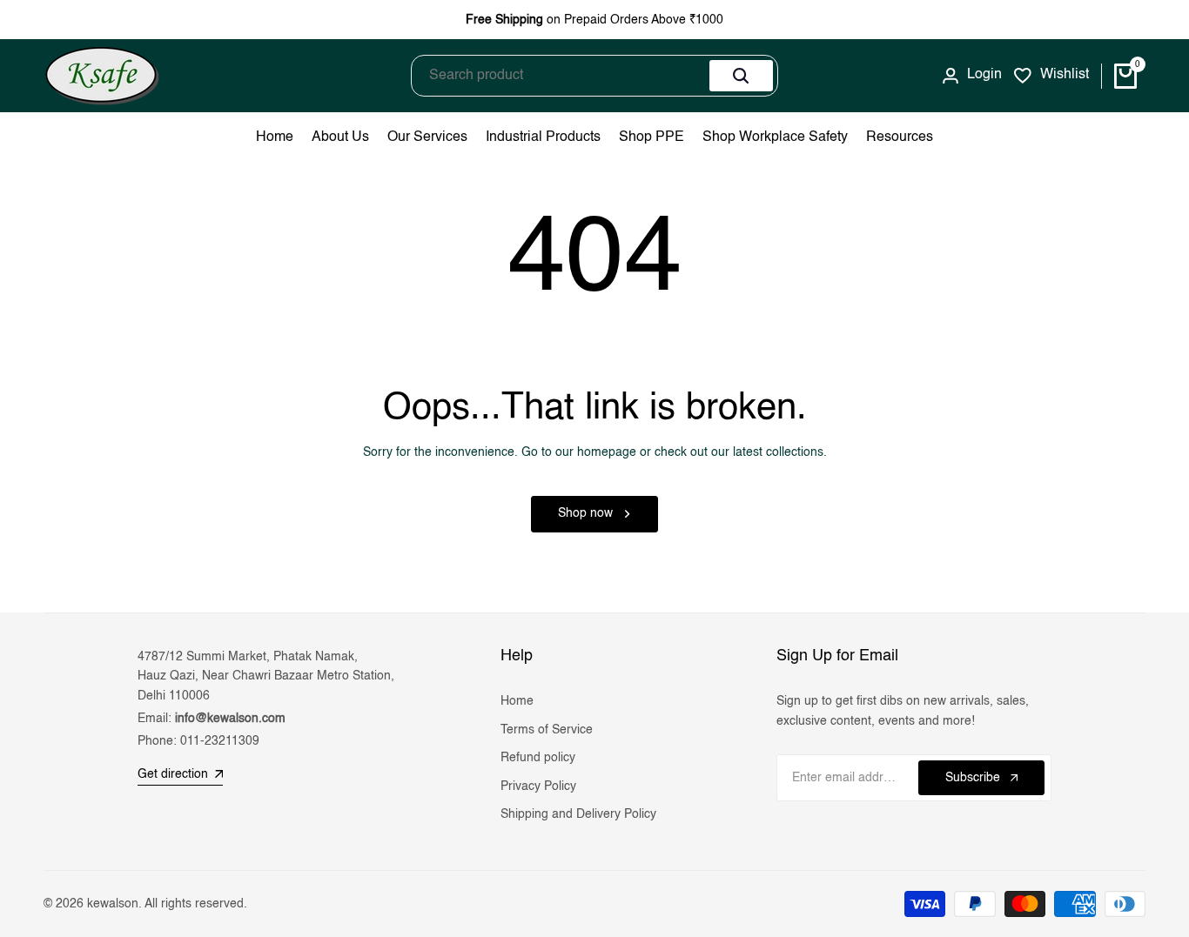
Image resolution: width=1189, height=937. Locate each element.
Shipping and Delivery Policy (578, 814)
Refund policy (537, 758)
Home (517, 701)
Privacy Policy (538, 786)
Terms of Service (546, 730)
